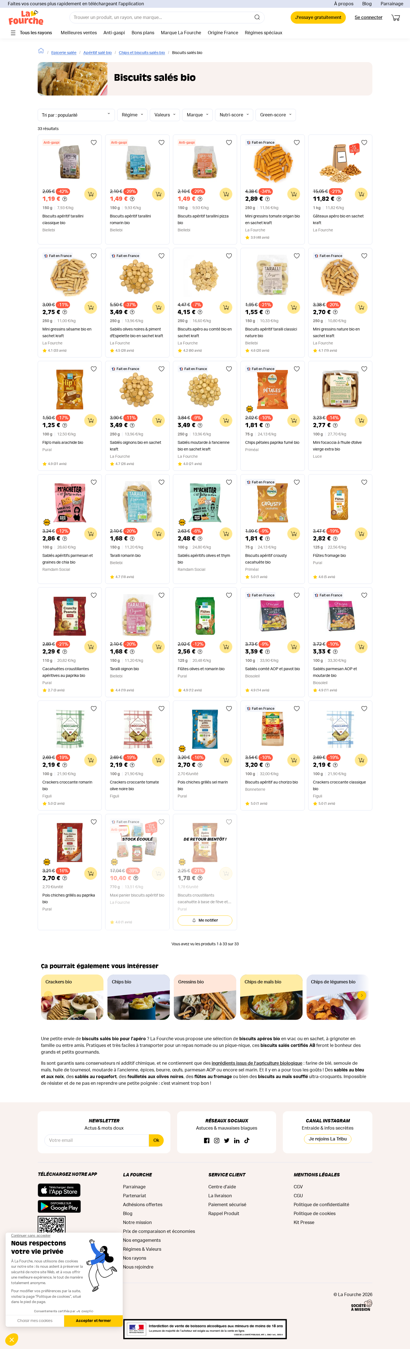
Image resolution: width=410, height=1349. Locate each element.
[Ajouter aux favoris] (93, 142)
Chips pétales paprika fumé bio (272, 443)
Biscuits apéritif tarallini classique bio (62, 219)
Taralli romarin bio (125, 556)
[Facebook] (207, 1141)
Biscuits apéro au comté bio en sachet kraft (205, 332)
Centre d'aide (222, 1187)
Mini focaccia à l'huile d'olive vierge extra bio (337, 446)
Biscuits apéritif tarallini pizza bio (203, 219)
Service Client (226, 1174)
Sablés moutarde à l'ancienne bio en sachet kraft (204, 446)
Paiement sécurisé (227, 1205)
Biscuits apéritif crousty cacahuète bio (266, 559)
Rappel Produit (223, 1213)
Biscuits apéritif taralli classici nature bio (271, 332)
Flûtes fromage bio (329, 556)
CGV (298, 1187)
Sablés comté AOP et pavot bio (272, 669)
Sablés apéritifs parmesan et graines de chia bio (67, 559)
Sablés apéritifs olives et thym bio (204, 559)
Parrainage (392, 4)
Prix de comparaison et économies (159, 1231)
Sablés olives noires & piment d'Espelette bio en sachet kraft (136, 332)
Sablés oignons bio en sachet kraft (135, 446)
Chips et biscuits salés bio (142, 53)
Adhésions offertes (142, 1205)
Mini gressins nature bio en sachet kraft (336, 332)
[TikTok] (247, 1141)
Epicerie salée (63, 53)
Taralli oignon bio (124, 669)
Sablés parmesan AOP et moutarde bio (335, 672)
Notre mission (137, 1222)
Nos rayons (134, 1258)
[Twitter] (227, 1141)
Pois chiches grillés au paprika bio (68, 898)
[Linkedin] (237, 1141)
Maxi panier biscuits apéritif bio (137, 895)
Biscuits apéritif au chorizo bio (271, 782)
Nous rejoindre (138, 1267)
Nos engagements (142, 1240)
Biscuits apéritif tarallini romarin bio (130, 219)
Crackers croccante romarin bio (67, 785)
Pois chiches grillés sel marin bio (203, 785)
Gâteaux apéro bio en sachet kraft (338, 219)
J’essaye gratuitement (318, 17)
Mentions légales (317, 1174)
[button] (361, 995)
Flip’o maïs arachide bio (62, 443)
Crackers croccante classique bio (339, 785)
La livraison (220, 1196)
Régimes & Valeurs (142, 1249)
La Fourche (137, 1174)
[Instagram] (217, 1141)
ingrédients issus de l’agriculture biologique (257, 1063)
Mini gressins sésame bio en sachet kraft (66, 332)
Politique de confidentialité (321, 1205)
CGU (298, 1196)
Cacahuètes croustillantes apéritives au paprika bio (65, 672)
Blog (367, 4)
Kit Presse (304, 1222)
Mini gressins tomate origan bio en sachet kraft (272, 219)
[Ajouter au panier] (91, 194)
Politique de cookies (315, 1213)
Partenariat (134, 1196)
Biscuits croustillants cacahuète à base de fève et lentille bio (203, 899)
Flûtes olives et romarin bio (201, 669)
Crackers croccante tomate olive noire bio (134, 785)
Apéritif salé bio (97, 53)
